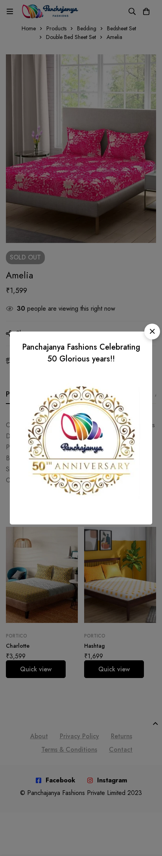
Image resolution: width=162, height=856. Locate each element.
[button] (152, 331)
